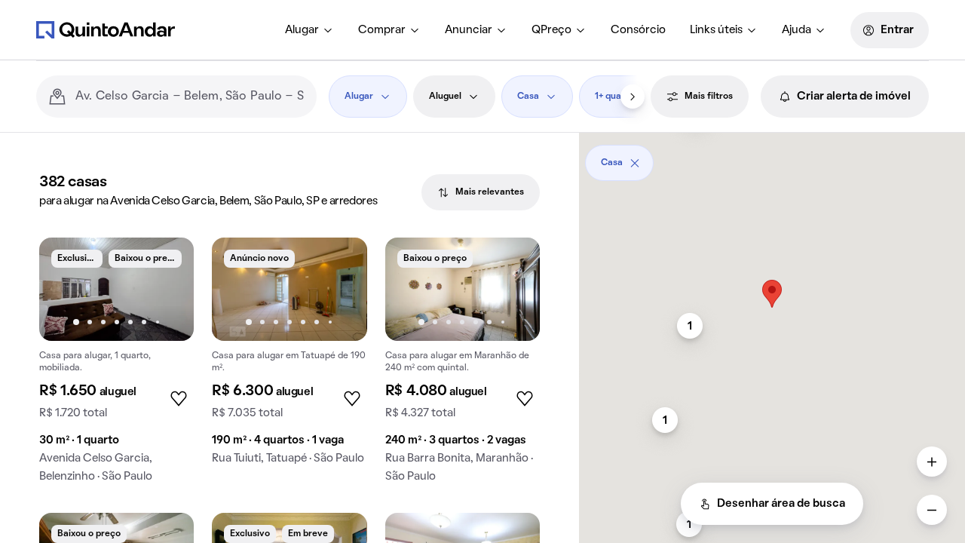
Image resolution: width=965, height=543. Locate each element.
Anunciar (468, 30)
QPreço (551, 30)
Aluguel (445, 96)
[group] (116, 366)
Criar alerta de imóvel (854, 96)
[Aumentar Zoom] (932, 461)
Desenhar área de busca (781, 504)
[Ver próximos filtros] (632, 96)
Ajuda (796, 30)
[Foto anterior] (66, 289)
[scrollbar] (772, 157)
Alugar (302, 30)
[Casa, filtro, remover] (635, 163)
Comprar (382, 30)
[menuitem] (309, 30)
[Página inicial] (105, 29)
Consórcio (638, 30)
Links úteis (716, 30)
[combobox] (190, 96)
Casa (528, 96)
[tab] (480, 192)
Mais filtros (709, 96)
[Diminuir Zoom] (932, 510)
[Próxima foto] (167, 289)
